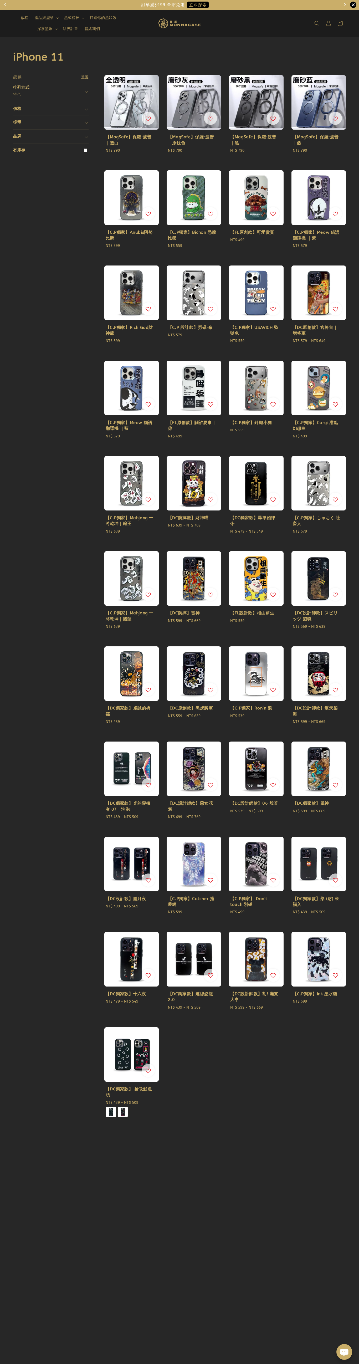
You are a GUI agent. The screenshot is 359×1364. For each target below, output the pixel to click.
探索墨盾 (45, 29)
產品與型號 (44, 18)
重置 (84, 77)
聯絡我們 (92, 29)
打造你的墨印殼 (103, 18)
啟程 (24, 18)
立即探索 (198, 4)
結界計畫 (70, 29)
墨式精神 (71, 18)
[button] (317, 23)
